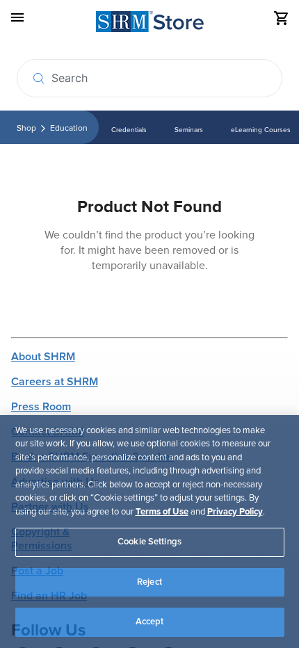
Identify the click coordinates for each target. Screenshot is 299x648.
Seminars (189, 130)
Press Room (41, 407)
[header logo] (150, 24)
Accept (150, 621)
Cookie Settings (149, 541)
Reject (149, 582)
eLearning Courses (261, 130)
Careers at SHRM (54, 382)
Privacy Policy (235, 511)
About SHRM (43, 357)
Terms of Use (162, 511)
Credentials (129, 130)
